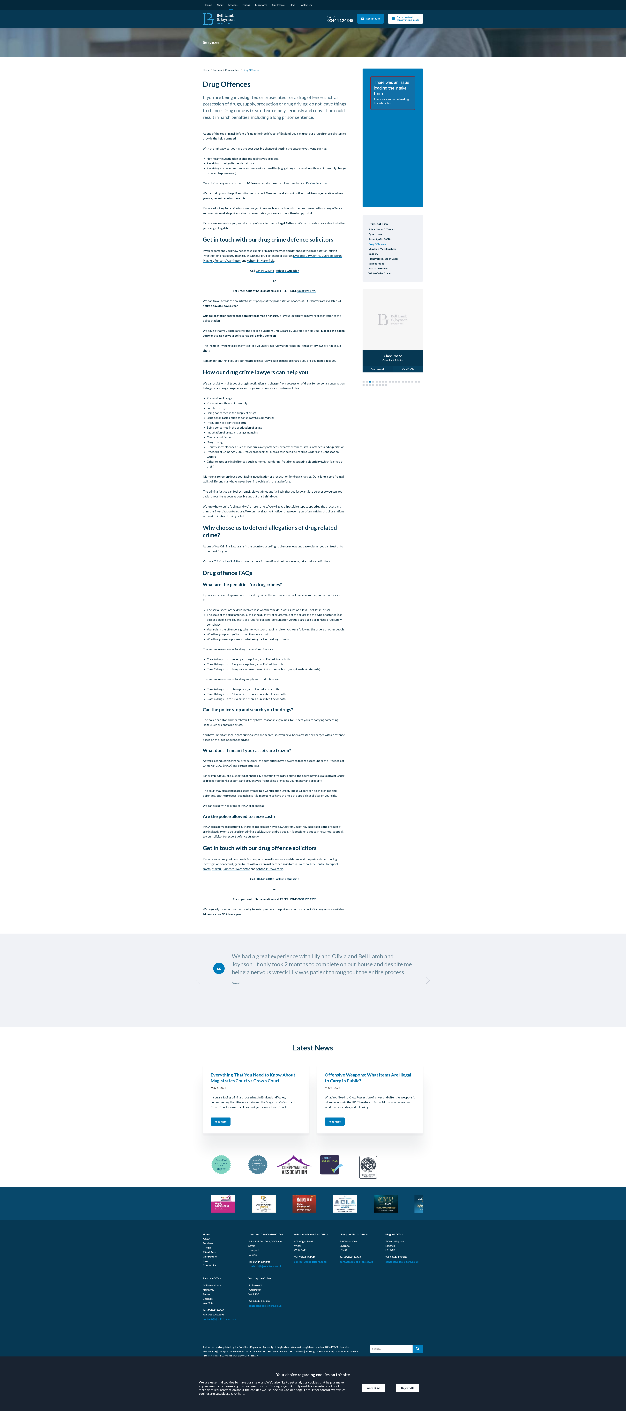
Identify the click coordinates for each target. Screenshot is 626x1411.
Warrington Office (259, 1278)
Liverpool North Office (353, 1234)
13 (403, 382)
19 (364, 385)
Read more (221, 1121)
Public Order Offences (381, 229)
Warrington (233, 260)
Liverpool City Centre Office (265, 1234)
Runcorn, (220, 260)
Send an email (378, 369)
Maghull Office (394, 1234)
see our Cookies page (288, 1390)
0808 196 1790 (306, 291)
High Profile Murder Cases (383, 258)
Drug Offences (377, 244)
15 (409, 382)
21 (370, 385)
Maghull (208, 260)
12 (399, 382)
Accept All (373, 1388)
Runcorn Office (212, 1278)
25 (383, 385)
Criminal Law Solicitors (228, 561)
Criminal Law (232, 70)
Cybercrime (375, 234)
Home (208, 4)
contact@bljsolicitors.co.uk (265, 1266)
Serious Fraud (376, 263)
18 (419, 382)
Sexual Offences (378, 268)
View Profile (408, 369)
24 (380, 385)
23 (377, 385)
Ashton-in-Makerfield (260, 260)
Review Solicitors (317, 183)
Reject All (407, 1388)
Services (233, 4)
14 (406, 382)
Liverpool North (331, 255)
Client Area (261, 4)
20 (367, 385)
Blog (292, 4)
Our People (278, 4)
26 (386, 385)
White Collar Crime (379, 273)
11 (396, 382)
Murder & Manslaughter (382, 248)
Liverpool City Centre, (307, 255)
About (220, 4)
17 (416, 382)
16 (412, 382)
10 (393, 382)
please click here (232, 1393)
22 (373, 385)
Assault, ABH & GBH (380, 239)
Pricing (246, 4)
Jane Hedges (392, 356)
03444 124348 (265, 270)
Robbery (373, 253)
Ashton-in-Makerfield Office (311, 1234)
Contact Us (306, 4)
